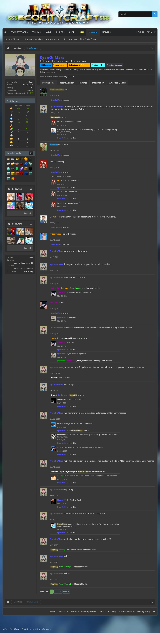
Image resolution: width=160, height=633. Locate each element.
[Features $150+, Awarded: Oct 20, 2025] (17, 164)
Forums (36, 32)
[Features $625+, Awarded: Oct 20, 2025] (17, 169)
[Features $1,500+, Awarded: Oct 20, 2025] (8, 174)
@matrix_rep (88, 292)
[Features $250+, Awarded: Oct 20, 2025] (26, 164)
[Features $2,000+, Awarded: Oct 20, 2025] (13, 174)
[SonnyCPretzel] (20, 240)
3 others (95, 471)
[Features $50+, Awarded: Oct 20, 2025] (30, 159)
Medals (106, 32)
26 (31, 153)
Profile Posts (48, 82)
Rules (59, 32)
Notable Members (13, 39)
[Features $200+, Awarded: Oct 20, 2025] (21, 164)
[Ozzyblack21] (11, 231)
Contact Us (63, 611)
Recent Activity (70, 39)
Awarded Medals (117, 82)
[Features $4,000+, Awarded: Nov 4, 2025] (30, 174)
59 (31, 189)
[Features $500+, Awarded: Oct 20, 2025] (13, 169)
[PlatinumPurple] (29, 231)
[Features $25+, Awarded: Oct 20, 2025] (26, 159)
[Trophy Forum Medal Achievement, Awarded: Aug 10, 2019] (13, 179)
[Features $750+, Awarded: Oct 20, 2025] (21, 169)
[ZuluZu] (20, 205)
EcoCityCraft (18, 32)
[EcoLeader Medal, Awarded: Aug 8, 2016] (8, 159)
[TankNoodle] (11, 240)
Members (93, 32)
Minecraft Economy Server (83, 611)
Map (82, 32)
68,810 (30, 90)
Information (98, 82)
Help (114, 611)
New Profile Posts (88, 39)
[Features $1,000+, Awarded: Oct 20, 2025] (26, 169)
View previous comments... (61, 176)
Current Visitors (53, 39)
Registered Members (34, 39)
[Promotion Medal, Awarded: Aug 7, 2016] (21, 159)
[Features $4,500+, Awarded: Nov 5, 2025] (8, 179)
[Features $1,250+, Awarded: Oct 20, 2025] (30, 169)
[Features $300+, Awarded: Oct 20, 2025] (30, 164)
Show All (27, 213)
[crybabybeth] (11, 205)
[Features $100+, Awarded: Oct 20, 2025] (13, 164)
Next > (66, 591)
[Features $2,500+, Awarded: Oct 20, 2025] (17, 174)
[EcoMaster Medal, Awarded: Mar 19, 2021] (13, 159)
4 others (89, 288)
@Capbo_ (67, 131)
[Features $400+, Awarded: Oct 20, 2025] (8, 169)
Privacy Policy (143, 611)
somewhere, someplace (23, 268)
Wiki (48, 32)
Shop (71, 32)
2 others (86, 549)
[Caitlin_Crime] (20, 231)
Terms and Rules (127, 611)
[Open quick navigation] (152, 48)
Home (52, 611)
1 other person (99, 360)
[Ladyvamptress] (20, 197)
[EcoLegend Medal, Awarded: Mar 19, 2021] (17, 159)
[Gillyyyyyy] (11, 197)
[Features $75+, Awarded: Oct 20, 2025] (8, 164)
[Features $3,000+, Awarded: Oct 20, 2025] (21, 174)
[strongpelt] (29, 197)
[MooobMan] (29, 205)
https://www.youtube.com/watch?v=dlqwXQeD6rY (82, 447)
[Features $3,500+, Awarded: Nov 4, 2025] (26, 174)
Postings (83, 82)
